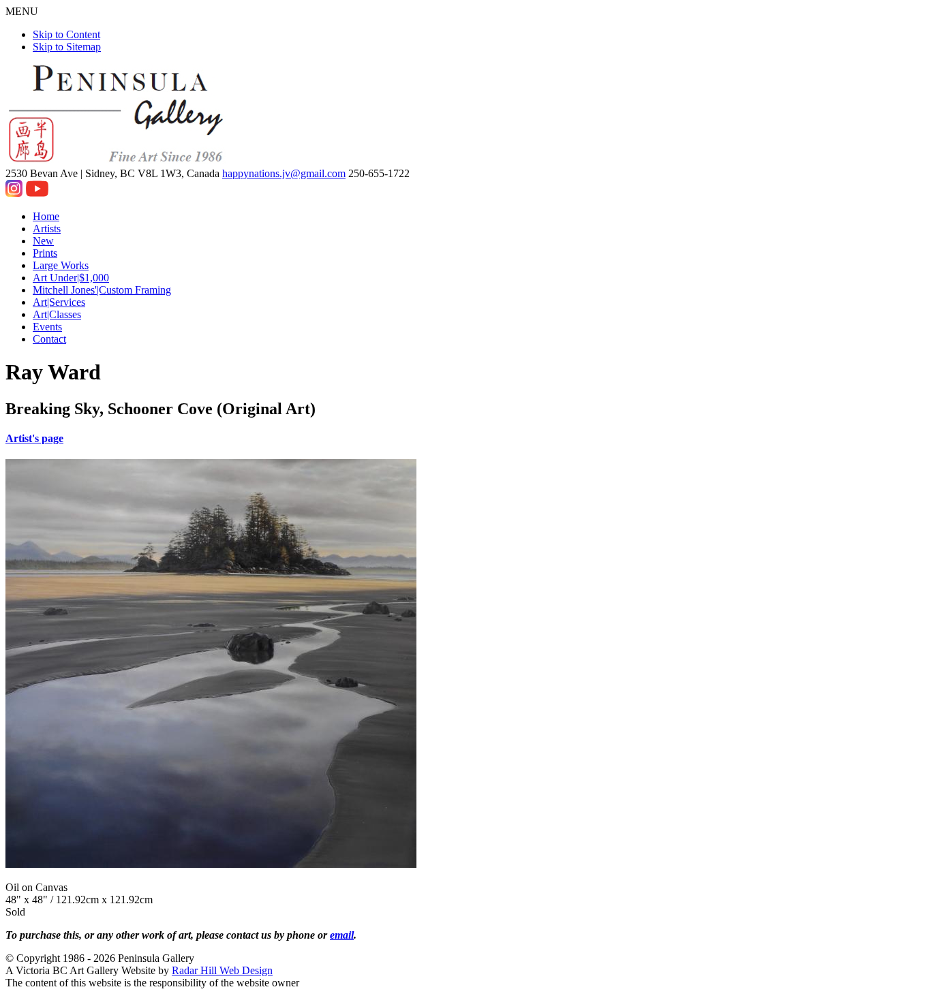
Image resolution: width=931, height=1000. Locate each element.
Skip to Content (66, 34)
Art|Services (59, 302)
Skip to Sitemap (67, 46)
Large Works (61, 265)
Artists (47, 228)
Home (46, 216)
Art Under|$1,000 (71, 277)
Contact (49, 339)
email (342, 935)
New (43, 241)
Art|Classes (57, 314)
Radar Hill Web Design (222, 970)
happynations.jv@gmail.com (284, 173)
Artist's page (34, 438)
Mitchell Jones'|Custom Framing (102, 290)
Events (47, 326)
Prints (45, 253)
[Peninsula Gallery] (117, 161)
